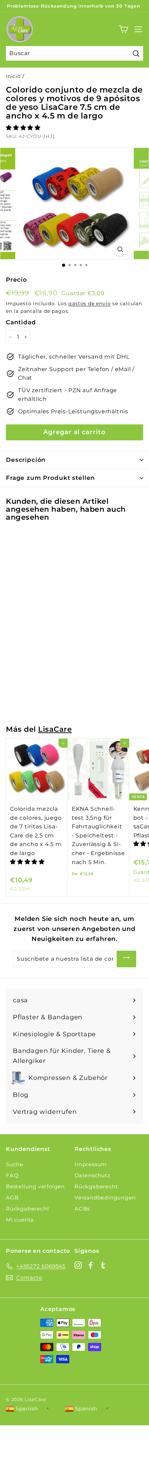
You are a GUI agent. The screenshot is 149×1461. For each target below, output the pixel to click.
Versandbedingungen (104, 1197)
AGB (12, 1197)
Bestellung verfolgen (35, 1186)
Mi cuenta (20, 1219)
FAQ (12, 1175)
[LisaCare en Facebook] (90, 1265)
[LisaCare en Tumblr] (103, 1265)
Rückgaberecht (27, 1208)
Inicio (13, 76)
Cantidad (21, 322)
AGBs (82, 1208)
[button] (24, 127)
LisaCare (55, 729)
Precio (16, 279)
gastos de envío (89, 303)
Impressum (90, 1164)
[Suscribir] (126, 959)
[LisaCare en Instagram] (78, 1265)
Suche (14, 1164)
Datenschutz (92, 1175)
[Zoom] (120, 249)
